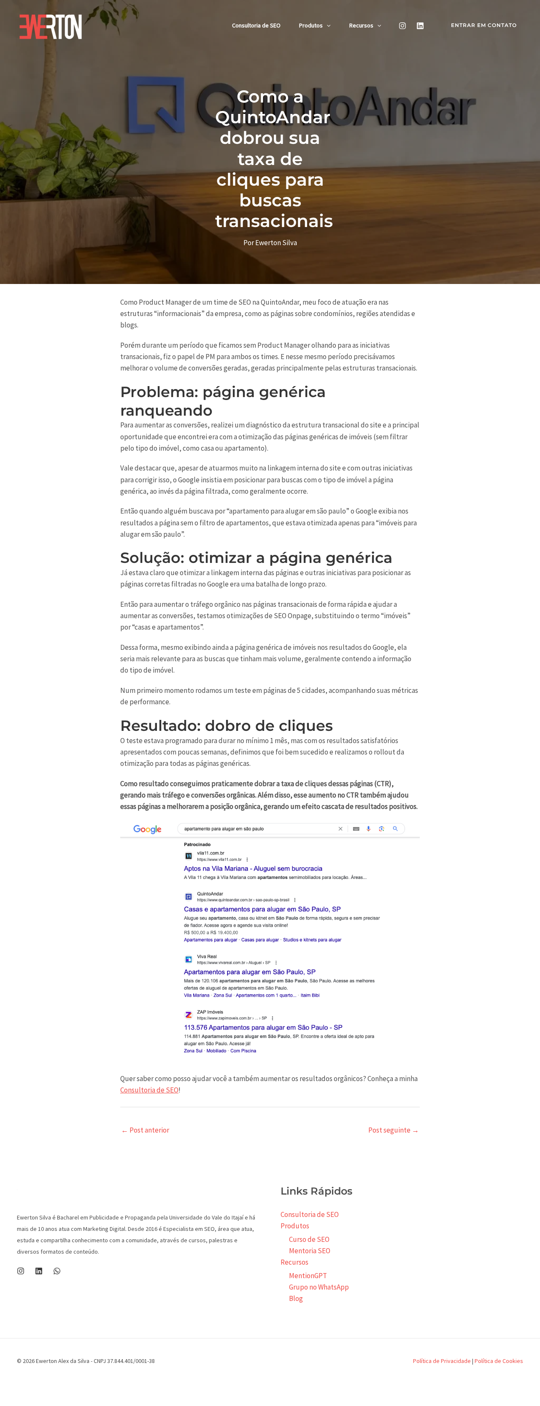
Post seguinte (393, 1130)
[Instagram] (402, 26)
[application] (326, 25)
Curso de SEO (309, 1239)
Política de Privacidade (442, 1361)
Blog (296, 1298)
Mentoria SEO (309, 1250)
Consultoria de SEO (256, 25)
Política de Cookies (499, 1361)
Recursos (361, 25)
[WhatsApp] (57, 1271)
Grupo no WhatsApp (319, 1287)
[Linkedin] (420, 26)
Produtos (311, 25)
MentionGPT (308, 1275)
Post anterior (145, 1130)
